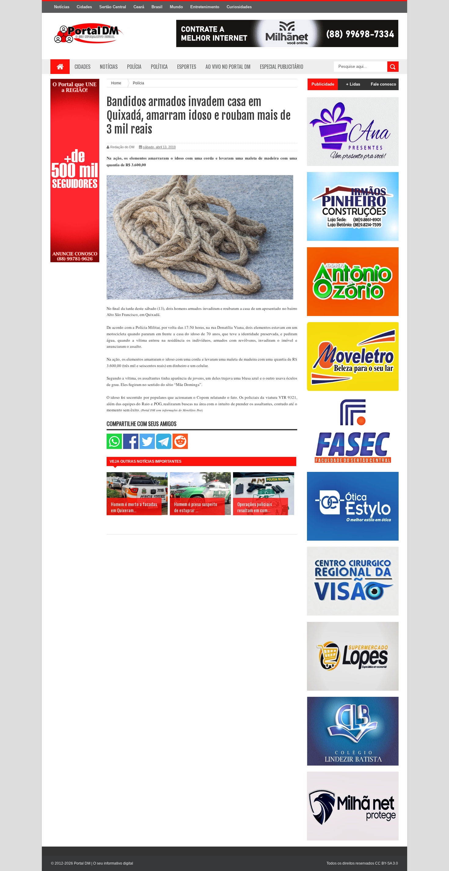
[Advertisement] (74, 364)
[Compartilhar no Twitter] (147, 447)
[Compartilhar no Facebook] (130, 447)
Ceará (138, 7)
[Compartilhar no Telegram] (163, 447)
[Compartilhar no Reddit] (180, 447)
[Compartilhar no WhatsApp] (114, 447)
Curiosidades (239, 7)
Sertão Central (112, 7)
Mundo (176, 7)
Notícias (61, 7)
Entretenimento (204, 7)
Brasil (156, 7)
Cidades (84, 7)
